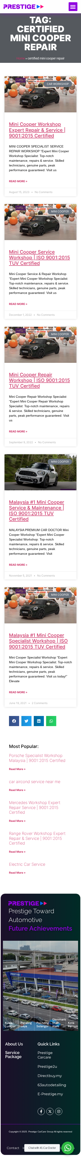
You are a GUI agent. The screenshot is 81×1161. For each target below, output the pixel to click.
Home (20, 58)
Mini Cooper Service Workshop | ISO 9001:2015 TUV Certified (39, 257)
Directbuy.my (50, 1076)
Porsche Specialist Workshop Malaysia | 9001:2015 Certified (37, 758)
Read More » (18, 181)
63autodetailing (52, 1085)
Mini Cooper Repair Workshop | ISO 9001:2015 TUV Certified (39, 380)
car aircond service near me (34, 781)
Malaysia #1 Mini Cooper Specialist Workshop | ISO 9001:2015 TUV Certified (38, 640)
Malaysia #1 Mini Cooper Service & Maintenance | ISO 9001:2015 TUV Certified (36, 510)
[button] (73, 6)
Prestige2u (47, 1066)
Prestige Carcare (45, 1055)
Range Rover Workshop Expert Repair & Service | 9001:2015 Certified (37, 838)
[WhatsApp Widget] (67, 1148)
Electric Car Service (27, 864)
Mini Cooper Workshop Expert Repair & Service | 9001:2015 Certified (37, 129)
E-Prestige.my (50, 1094)
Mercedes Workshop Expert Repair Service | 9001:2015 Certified (34, 807)
